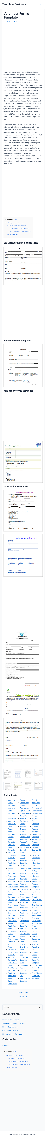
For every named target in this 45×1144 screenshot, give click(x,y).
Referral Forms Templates (12, 839)
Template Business (14, 4)
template (5, 1045)
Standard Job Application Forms (25, 912)
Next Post (23, 997)
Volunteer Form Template (11, 810)
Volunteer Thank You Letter (12, 823)
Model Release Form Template (25, 860)
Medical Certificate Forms (24, 821)
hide (16, 219)
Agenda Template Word (35, 947)
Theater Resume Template (11, 870)
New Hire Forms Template (11, 847)
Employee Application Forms (12, 975)
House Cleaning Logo (10, 1027)
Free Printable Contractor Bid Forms (37, 975)
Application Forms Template (12, 933)
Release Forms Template (11, 831)
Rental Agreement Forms (36, 802)
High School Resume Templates (24, 884)
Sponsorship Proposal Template (37, 968)
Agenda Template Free (23, 973)
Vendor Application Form (12, 926)
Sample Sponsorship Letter (37, 850)
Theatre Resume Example (35, 829)
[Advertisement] (22, 46)
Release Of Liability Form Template (13, 952)
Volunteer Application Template (12, 855)
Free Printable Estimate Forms (25, 936)
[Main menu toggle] (40, 4)
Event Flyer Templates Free (36, 857)
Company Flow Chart (10, 1031)
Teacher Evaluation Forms (36, 939)
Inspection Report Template (36, 954)
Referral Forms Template (11, 894)
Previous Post (23, 993)
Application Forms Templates (24, 905)
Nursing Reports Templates (12, 1034)
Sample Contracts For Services (13, 1023)
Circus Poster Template (11, 1020)
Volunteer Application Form (12, 863)
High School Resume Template (36, 884)
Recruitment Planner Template (36, 842)
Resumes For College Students (37, 870)
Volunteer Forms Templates (12, 802)
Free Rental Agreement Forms (24, 892)
